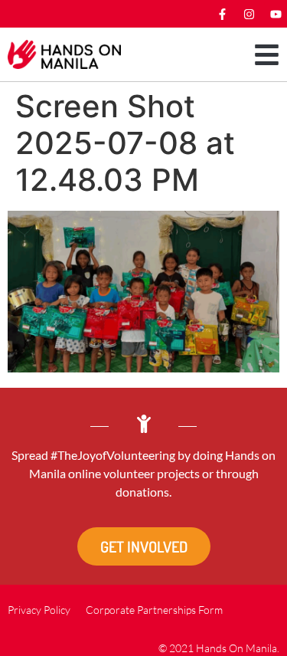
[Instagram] (248, 13)
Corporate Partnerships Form (154, 609)
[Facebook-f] (221, 13)
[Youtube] (275, 13)
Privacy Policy (39, 609)
